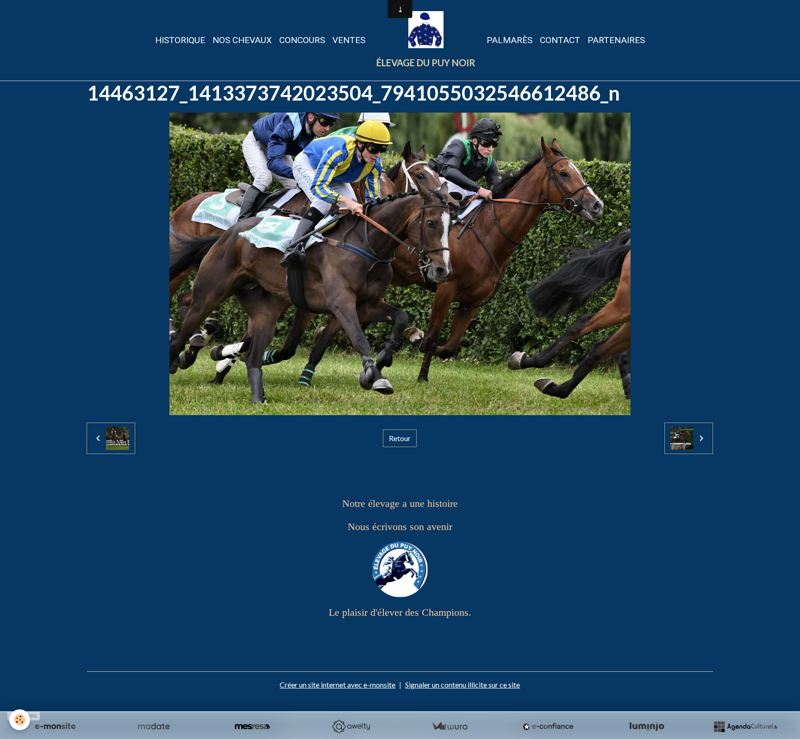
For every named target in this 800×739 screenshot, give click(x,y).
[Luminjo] (646, 726)
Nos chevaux (242, 40)
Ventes (348, 40)
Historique (180, 40)
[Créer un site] (55, 726)
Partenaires (616, 40)
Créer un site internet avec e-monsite (337, 684)
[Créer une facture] (449, 726)
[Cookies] (19, 719)
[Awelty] (351, 726)
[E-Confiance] (548, 726)
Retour (400, 438)
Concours (302, 40)
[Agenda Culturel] (745, 726)
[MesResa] (252, 726)
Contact (560, 40)
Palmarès (509, 40)
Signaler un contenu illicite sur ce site (462, 684)
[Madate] (153, 726)
